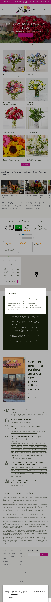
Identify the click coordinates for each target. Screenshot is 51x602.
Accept (25, 598)
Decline (39, 598)
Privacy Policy (14, 594)
